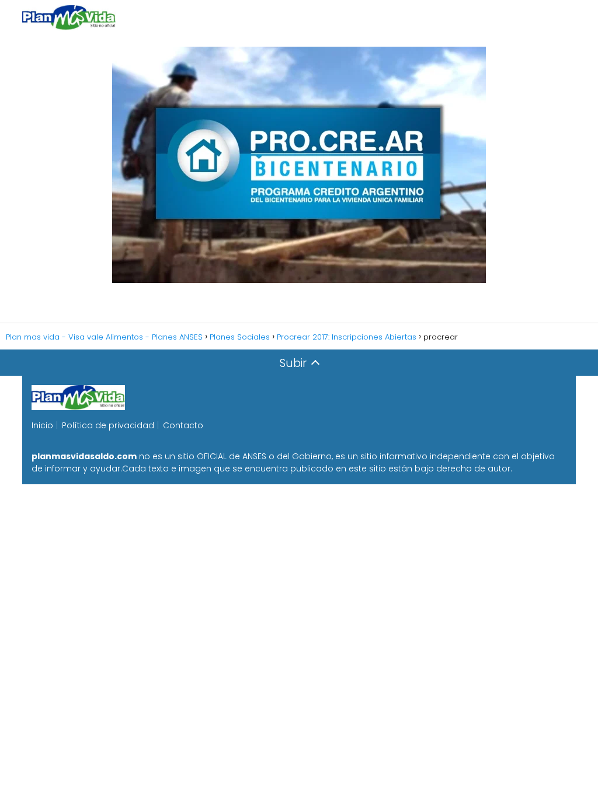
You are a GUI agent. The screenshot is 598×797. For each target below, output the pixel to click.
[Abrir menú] (562, 17)
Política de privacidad (108, 425)
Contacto (183, 425)
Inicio (42, 425)
